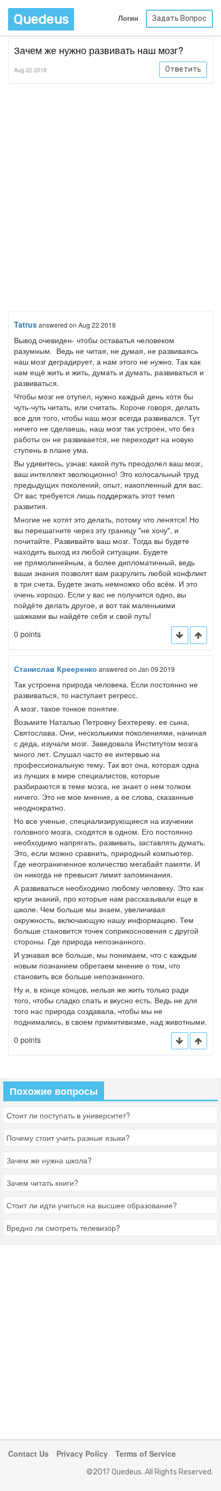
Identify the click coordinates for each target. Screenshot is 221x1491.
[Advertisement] (110, 199)
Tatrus (25, 324)
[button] (198, 635)
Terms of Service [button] (145, 1453)
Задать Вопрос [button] (179, 18)
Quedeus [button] (41, 19)
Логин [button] (128, 18)
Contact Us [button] (28, 1453)
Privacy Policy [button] (82, 1453)
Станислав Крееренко (55, 668)
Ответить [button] (183, 69)
